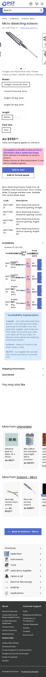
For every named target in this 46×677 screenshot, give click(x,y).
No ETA (28, 264)
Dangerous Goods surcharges (15, 653)
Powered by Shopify (29, 671)
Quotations (8, 374)
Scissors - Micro (28, 19)
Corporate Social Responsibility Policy (11, 616)
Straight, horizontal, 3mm (16, 84)
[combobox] (23, 10)
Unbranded (24, 426)
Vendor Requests (30, 624)
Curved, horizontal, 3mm (15, 91)
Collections (14, 19)
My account (28, 635)
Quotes (26, 628)
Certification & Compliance (29, 619)
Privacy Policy (8, 627)
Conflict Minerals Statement (9, 622)
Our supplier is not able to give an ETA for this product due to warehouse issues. (22, 151)
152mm (7, 117)
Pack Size (7, 125)
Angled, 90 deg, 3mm (14, 104)
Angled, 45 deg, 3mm (14, 98)
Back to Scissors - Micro (24, 531)
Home (4, 19)
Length (5, 112)
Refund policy (8, 634)
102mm (19, 117)
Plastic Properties (9, 657)
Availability (8, 243)
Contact (26, 631)
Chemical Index (9, 646)
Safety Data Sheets (10, 643)
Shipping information (13, 368)
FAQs (25, 611)
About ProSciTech (10, 611)
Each (6, 130)
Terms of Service (9, 630)
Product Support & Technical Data (17, 650)
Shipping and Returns (32, 615)
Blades (5, 79)
